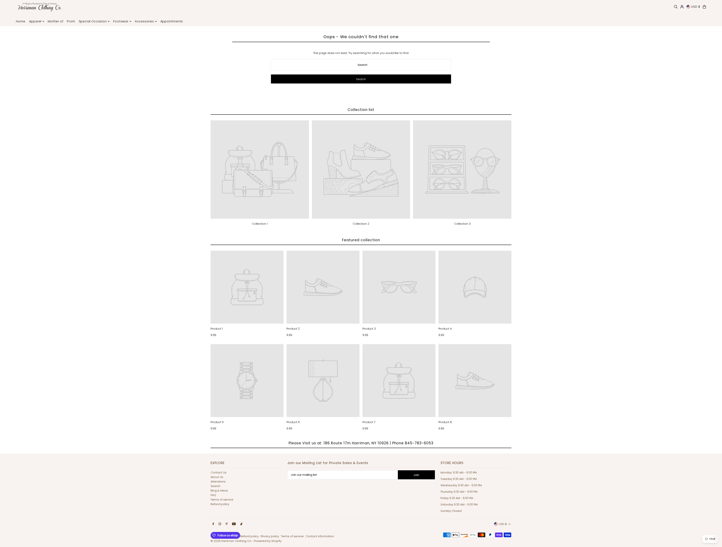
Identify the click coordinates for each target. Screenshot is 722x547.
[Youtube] (234, 524)
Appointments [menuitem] (171, 21)
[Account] (682, 6)
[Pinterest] (227, 524)
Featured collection (361, 240)
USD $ (695, 7)
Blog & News (219, 490)
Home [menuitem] (20, 21)
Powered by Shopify (267, 541)
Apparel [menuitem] (35, 21)
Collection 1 (260, 224)
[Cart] (704, 6)
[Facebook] (213, 524)
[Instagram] (219, 524)
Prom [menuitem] (71, 21)
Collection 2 (361, 224)
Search (215, 486)
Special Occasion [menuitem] (93, 21)
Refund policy (220, 504)
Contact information (320, 536)
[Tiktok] (241, 524)
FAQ (213, 495)
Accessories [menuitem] (144, 21)
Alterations (218, 481)
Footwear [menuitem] (120, 21)
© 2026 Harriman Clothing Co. (232, 541)
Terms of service (222, 499)
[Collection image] (260, 169)
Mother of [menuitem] (55, 21)
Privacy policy (270, 536)
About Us (217, 477)
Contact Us (218, 472)
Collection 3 (462, 224)
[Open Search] (675, 6)
